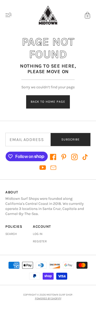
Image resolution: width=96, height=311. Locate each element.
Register (40, 241)
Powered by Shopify (48, 298)
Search (11, 234)
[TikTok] (85, 157)
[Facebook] (53, 157)
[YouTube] (42, 167)
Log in (37, 234)
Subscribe (70, 139)
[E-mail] (53, 167)
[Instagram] (74, 157)
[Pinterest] (64, 157)
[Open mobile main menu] (8, 15)
